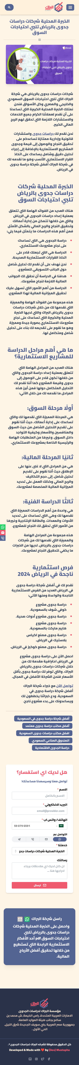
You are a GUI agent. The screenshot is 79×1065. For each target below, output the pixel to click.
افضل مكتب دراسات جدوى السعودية (44, 733)
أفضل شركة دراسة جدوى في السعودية (43, 718)
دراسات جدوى (43, 134)
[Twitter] (43, 1059)
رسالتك (62, 860)
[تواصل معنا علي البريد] (20, 919)
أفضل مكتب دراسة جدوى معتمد (47, 726)
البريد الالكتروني (55, 804)
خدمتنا (61, 845)
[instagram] (36, 1059)
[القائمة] (70, 7)
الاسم (62, 789)
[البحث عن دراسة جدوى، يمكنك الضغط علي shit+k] (9, 7)
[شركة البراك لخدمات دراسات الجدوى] (54, 7)
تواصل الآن (64, 686)
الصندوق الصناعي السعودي (50, 740)
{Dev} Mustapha (59, 1050)
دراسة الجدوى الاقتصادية (52, 747)
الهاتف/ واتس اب (54, 820)
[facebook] (49, 1059)
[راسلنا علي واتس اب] (27, 919)
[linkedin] (30, 1059)
